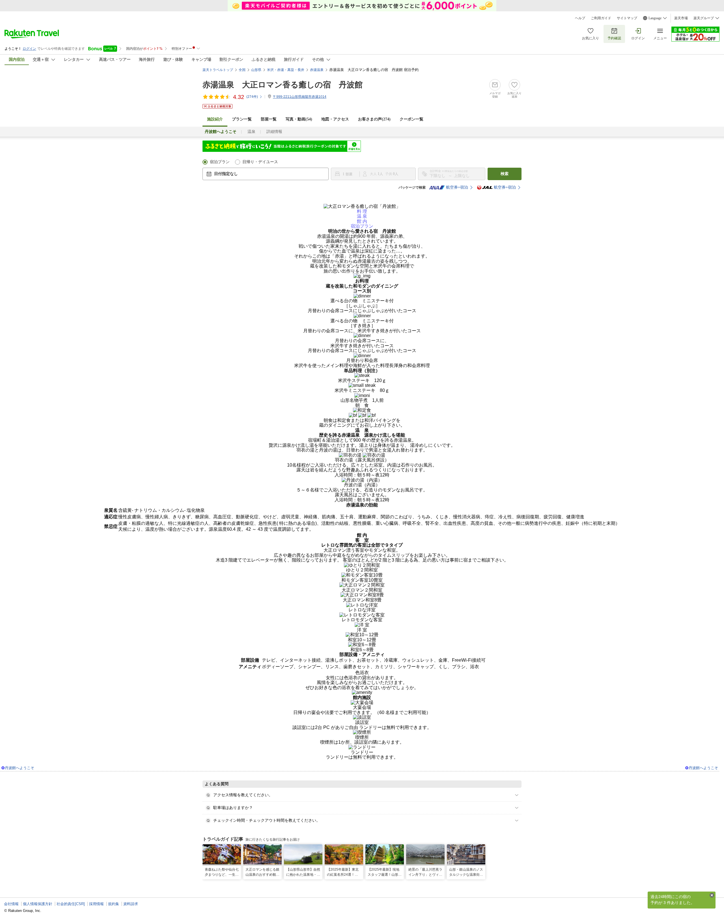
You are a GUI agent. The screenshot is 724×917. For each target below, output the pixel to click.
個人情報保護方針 (37, 904)
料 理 (362, 211)
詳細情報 (274, 132)
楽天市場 (681, 18)
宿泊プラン (220, 162)
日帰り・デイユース (260, 162)
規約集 (113, 904)
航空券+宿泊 (457, 187)
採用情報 (96, 904)
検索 (504, 174)
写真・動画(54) (299, 119)
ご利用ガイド (601, 18)
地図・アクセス (335, 119)
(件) (252, 96)
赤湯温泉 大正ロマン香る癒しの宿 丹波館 (282, 84)
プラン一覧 (242, 119)
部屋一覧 (269, 119)
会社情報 (11, 904)
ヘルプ (580, 18)
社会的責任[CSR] (71, 904)
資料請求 (130, 904)
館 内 (362, 221)
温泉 (251, 132)
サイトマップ (627, 18)
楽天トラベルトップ (217, 70)
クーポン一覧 (411, 119)
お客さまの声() (374, 119)
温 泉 (362, 216)
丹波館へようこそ (19, 768)
